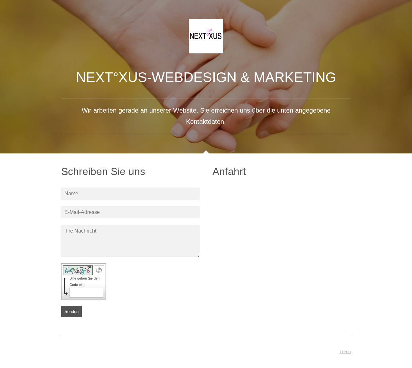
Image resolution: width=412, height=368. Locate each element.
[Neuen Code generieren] (99, 270)
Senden (71, 311)
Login (345, 351)
